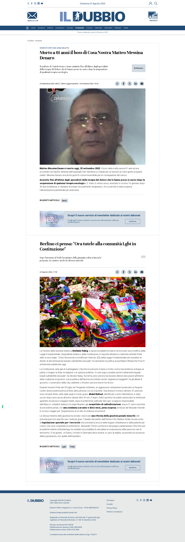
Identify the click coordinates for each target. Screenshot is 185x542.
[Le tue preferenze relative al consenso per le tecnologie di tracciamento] (2, 406)
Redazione (138, 68)
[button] (151, 3)
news (64, 201)
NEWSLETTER (32, 20)
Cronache (38, 41)
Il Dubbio (30, 41)
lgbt (64, 447)
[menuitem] (33, 28)
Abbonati (153, 21)
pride (72, 447)
